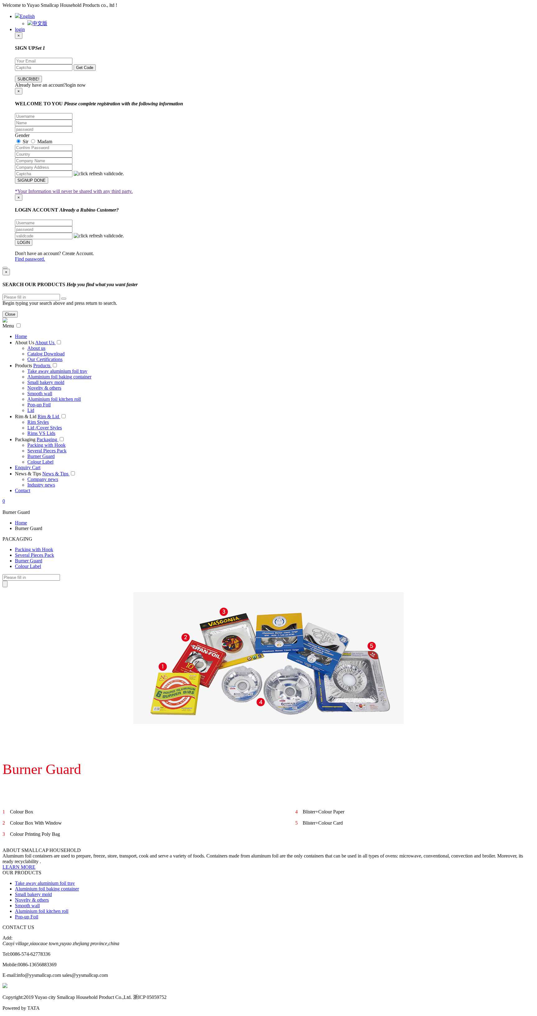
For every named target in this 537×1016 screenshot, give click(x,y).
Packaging (25, 439)
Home (21, 336)
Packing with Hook (46, 445)
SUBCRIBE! (28, 79)
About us (36, 348)
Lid (30, 410)
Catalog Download (46, 353)
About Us (24, 342)
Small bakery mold (45, 382)
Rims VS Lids (41, 433)
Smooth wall (39, 393)
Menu (8, 325)
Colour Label (40, 462)
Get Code (84, 67)
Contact (22, 490)
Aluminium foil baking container (59, 376)
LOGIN (23, 242)
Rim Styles (38, 422)
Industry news (41, 484)
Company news (42, 479)
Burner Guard (41, 456)
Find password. (30, 259)
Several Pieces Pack (47, 450)
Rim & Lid (25, 416)
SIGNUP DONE (31, 180)
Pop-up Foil (39, 404)
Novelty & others (44, 388)
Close (10, 314)
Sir (24, 141)
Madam (44, 141)
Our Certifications (44, 359)
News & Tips (28, 473)
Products (23, 365)
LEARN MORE (18, 867)
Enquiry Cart (27, 467)
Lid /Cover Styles (44, 427)
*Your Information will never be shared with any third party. (74, 191)
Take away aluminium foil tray (57, 371)
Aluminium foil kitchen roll (54, 399)
